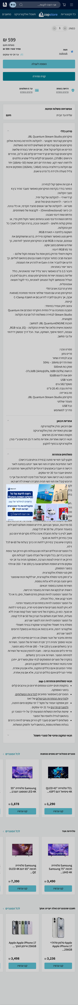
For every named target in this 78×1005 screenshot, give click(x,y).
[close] (66, 485)
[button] (66, 485)
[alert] (39, 502)
